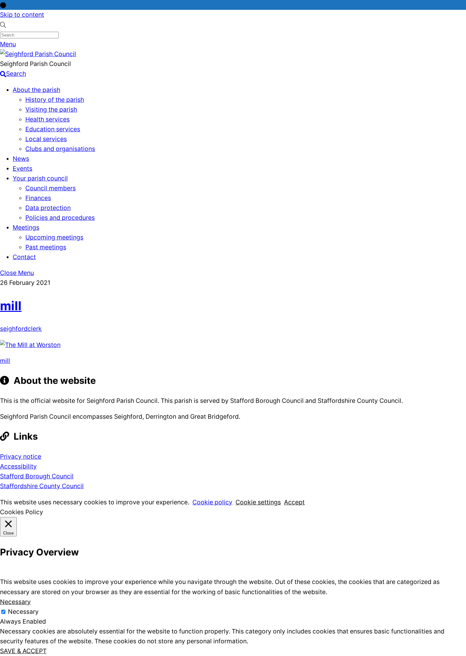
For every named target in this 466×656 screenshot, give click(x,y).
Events (22, 168)
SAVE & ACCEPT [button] (23, 651)
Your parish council (40, 178)
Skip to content (22, 14)
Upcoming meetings (54, 237)
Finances (38, 198)
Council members (50, 188)
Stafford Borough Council (37, 476)
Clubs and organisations (60, 149)
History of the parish (54, 99)
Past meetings (45, 247)
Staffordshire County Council (42, 486)
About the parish (36, 90)
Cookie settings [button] (258, 502)
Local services (46, 139)
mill (11, 305)
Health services (47, 119)
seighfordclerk (21, 328)
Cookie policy (212, 502)
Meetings (26, 227)
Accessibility (18, 466)
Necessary (23, 611)
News (21, 158)
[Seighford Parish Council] (38, 54)
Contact (24, 257)
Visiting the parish (51, 109)
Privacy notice (20, 456)
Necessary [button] (15, 602)
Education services (52, 129)
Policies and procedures (60, 217)
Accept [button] (294, 502)
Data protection (48, 208)
